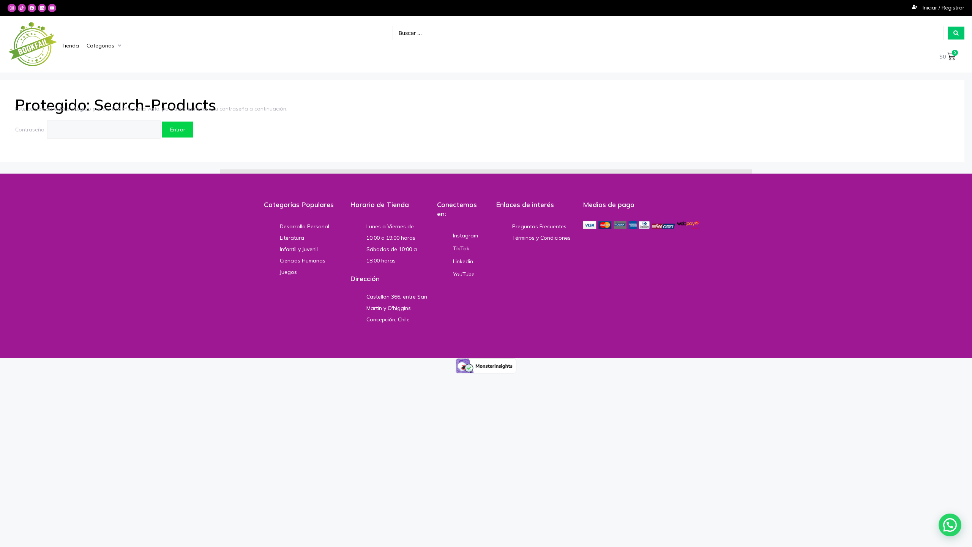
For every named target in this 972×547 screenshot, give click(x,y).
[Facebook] (32, 8)
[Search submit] (956, 33)
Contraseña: (31, 129)
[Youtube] (52, 8)
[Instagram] (12, 8)
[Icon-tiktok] (22, 8)
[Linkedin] (42, 8)
